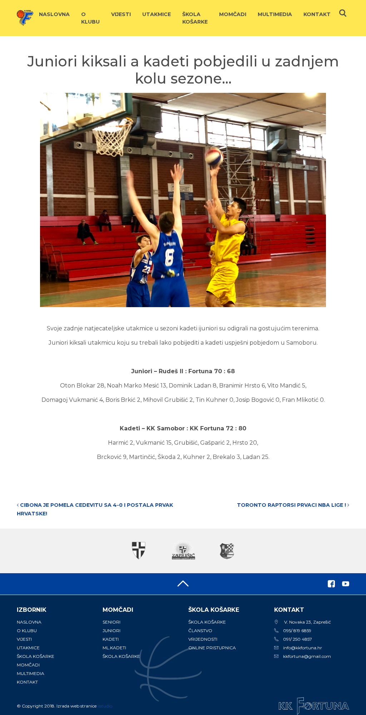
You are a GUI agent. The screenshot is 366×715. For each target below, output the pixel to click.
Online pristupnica (212, 647)
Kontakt (317, 14)
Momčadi (232, 14)
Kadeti (111, 639)
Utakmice (156, 14)
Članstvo (200, 630)
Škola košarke (195, 18)
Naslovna (54, 14)
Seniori (111, 622)
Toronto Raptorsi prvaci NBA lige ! (292, 505)
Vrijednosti (202, 639)
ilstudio (105, 706)
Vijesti (121, 14)
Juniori (111, 630)
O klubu (90, 18)
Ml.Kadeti (114, 647)
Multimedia (275, 14)
